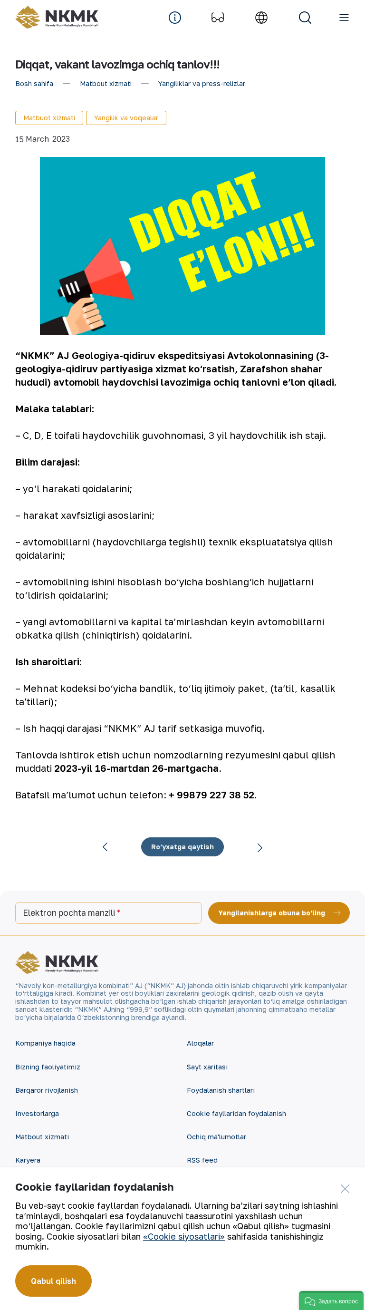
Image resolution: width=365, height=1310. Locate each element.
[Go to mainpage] (56, 17)
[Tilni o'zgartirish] (261, 17)
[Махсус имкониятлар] (217, 17)
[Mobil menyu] (344, 17)
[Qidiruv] (305, 17)
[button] (331, 1300)
